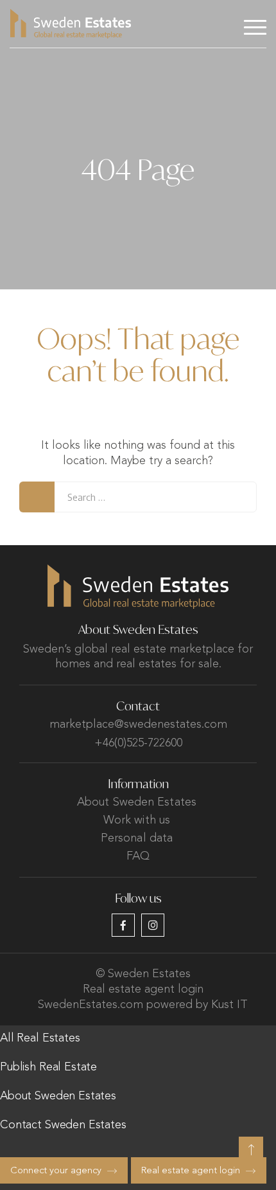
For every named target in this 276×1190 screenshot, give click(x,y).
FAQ (138, 856)
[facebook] (123, 925)
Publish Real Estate (48, 1067)
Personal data (137, 838)
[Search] (37, 497)
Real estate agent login (143, 989)
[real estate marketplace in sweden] (70, 24)
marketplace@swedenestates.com (138, 724)
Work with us (136, 820)
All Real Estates (40, 1038)
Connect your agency (55, 1171)
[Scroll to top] (251, 1148)
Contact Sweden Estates (63, 1125)
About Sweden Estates (136, 802)
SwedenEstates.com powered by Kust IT (143, 1005)
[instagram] (152, 925)
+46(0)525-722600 (138, 743)
